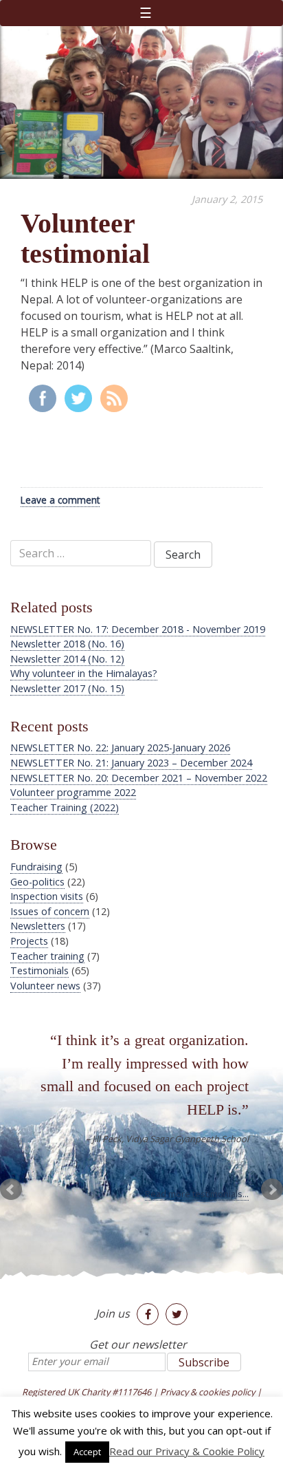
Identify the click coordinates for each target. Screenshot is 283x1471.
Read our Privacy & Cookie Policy (186, 1451)
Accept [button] (87, 1452)
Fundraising (36, 866)
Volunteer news (45, 985)
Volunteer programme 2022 (73, 792)
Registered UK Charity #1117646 (86, 1392)
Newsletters (37, 925)
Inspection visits (46, 896)
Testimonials (39, 970)
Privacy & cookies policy (207, 1392)
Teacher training (47, 956)
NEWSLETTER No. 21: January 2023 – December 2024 (131, 762)
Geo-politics (37, 881)
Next (272, 1190)
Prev (11, 1190)
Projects (29, 940)
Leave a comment (60, 499)
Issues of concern (49, 911)
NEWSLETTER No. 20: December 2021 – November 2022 (138, 777)
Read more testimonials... (197, 1194)
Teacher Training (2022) (64, 807)
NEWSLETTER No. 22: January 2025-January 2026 (120, 747)
